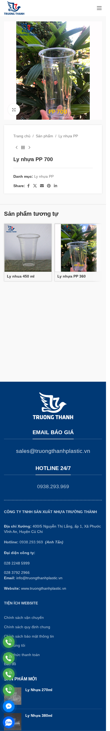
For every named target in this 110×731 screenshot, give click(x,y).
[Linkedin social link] (55, 186)
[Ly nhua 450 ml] (28, 248)
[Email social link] (41, 186)
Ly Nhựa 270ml (38, 690)
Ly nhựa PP (68, 136)
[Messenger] (9, 706)
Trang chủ (21, 136)
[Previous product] (16, 147)
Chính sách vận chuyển (24, 617)
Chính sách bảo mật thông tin (29, 636)
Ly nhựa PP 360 (71, 276)
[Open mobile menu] (99, 8)
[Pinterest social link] (48, 186)
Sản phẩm (44, 136)
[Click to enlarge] (14, 110)
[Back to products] (23, 147)
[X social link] (35, 186)
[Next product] (29, 147)
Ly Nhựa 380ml (38, 715)
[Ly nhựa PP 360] (79, 248)
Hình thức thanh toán (22, 655)
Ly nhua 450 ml (20, 276)
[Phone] (9, 642)
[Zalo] (9, 722)
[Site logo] (14, 8)
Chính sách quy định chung (27, 627)
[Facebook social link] (28, 186)
